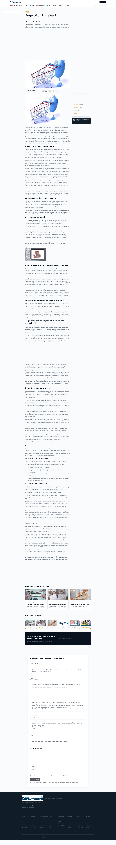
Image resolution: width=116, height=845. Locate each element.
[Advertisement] (47, 45)
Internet (27, 11)
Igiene (74, 98)
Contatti (70, 1)
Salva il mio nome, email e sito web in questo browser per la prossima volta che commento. (51, 775)
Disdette (51, 590)
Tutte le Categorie (63, 1)
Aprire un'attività (75, 104)
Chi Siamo (55, 1)
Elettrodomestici (76, 107)
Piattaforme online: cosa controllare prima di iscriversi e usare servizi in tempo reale (35, 604)
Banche (74, 101)
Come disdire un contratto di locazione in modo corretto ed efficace (57, 604)
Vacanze (74, 110)
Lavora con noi (31, 807)
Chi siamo (23, 807)
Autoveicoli (75, 113)
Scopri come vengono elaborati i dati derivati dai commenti (65, 782)
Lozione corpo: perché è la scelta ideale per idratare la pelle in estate (80, 604)
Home (49, 1)
